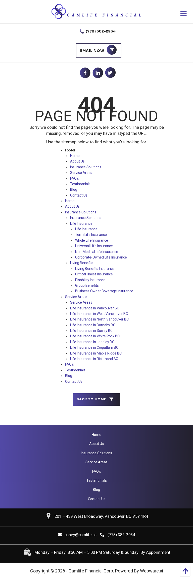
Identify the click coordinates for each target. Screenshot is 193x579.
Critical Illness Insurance (94, 274)
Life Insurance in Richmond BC (94, 359)
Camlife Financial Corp (91, 570)
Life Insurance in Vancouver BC (94, 308)
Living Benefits (81, 263)
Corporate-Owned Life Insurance (101, 257)
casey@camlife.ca (80, 534)
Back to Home (91, 399)
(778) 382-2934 (100, 31)
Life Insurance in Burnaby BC (92, 325)
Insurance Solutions (85, 167)
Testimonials (80, 184)
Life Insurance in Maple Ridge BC (96, 353)
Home (75, 156)
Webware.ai (151, 570)
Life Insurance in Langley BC (92, 342)
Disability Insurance (90, 280)
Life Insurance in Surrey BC (91, 331)
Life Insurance (81, 223)
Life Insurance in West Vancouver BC (99, 314)
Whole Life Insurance (91, 240)
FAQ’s (69, 364)
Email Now (92, 50)
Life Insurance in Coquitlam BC (94, 347)
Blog (73, 189)
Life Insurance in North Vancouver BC (99, 319)
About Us (77, 161)
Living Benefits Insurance (95, 269)
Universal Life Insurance (94, 246)
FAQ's (74, 178)
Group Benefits (87, 285)
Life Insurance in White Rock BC (95, 336)
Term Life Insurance (91, 235)
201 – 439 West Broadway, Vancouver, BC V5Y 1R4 (101, 516)
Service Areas (81, 173)
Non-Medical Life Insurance (96, 252)
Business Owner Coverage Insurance (104, 291)
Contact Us (78, 195)
